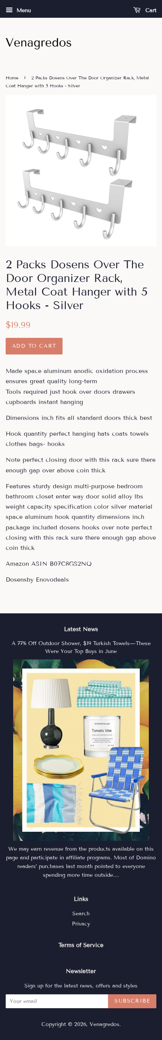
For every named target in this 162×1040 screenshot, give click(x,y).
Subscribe (132, 1001)
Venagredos (104, 1024)
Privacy (81, 924)
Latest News (81, 629)
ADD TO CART (34, 346)
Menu (23, 10)
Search (81, 913)
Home (12, 77)
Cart (150, 10)
